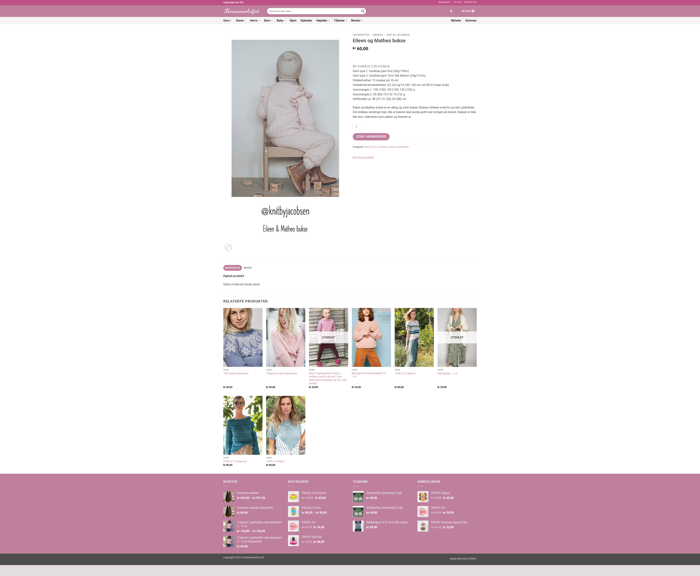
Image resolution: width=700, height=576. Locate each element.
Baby (280, 20)
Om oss (458, 2)
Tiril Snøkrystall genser (236, 373)
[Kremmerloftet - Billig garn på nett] (242, 11)
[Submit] (363, 11)
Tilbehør (339, 20)
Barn (267, 20)
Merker (356, 20)
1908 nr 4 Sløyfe (275, 461)
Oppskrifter (361, 34)
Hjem (293, 20)
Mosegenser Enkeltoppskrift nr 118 (369, 375)
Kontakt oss (470, 2)
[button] (451, 11)
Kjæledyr (306, 20)
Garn (226, 20)
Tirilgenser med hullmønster (281, 373)
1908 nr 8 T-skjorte (405, 373)
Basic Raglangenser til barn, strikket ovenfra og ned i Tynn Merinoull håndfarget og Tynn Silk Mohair (328, 378)
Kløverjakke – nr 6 (448, 373)
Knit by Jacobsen (398, 34)
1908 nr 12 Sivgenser (235, 461)
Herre (254, 20)
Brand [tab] (248, 267)
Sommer (471, 20)
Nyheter (456, 20)
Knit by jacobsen (363, 157)
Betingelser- (445, 2)
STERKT (472, 558)
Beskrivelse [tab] (232, 267)
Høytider (321, 20)
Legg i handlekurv (371, 136)
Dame (240, 20)
